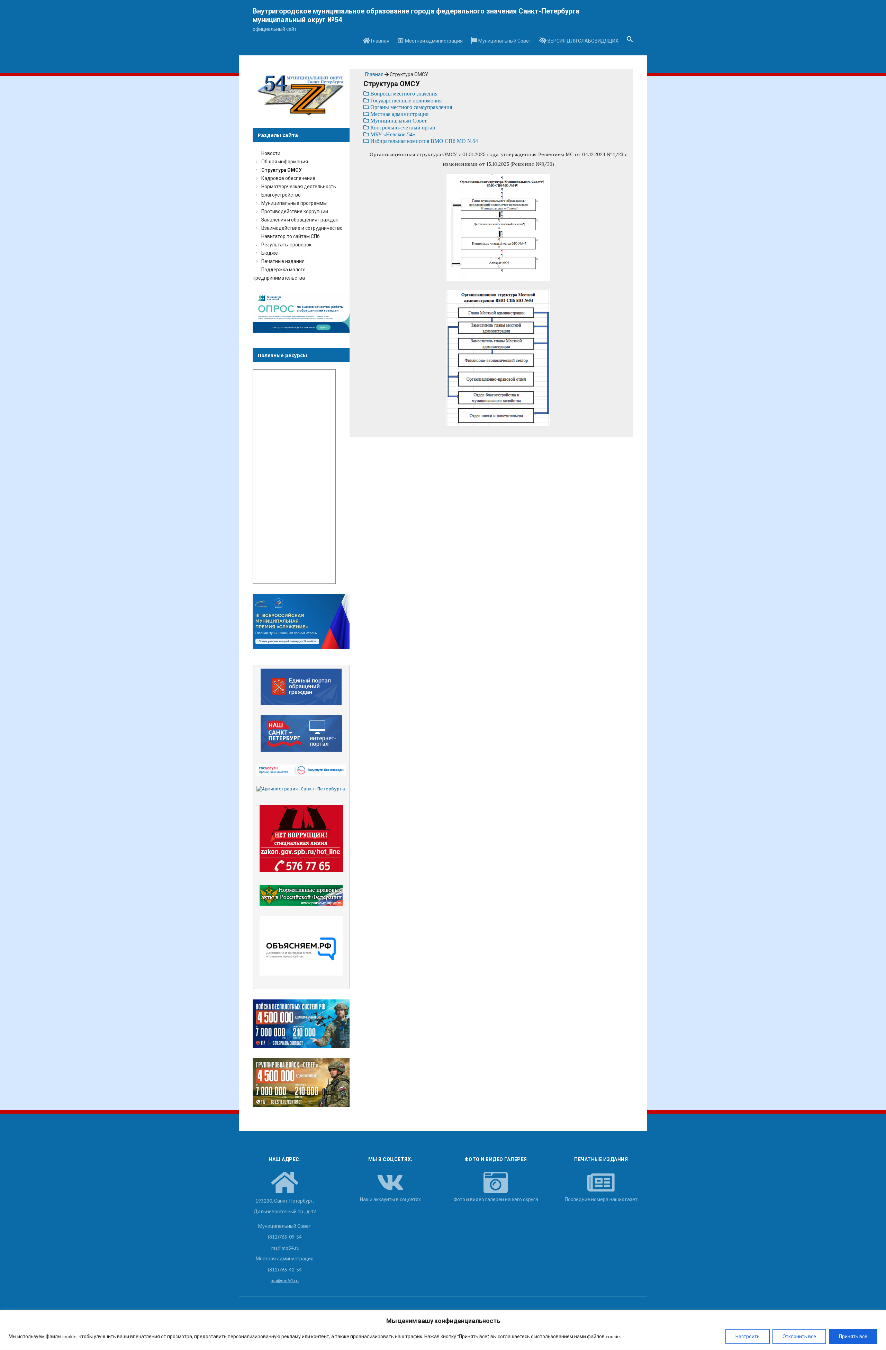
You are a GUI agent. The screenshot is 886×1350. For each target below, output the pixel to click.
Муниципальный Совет (504, 41)
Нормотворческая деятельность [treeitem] (298, 186)
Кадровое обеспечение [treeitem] (288, 178)
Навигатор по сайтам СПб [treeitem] (290, 236)
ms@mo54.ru (285, 1248)
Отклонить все (799, 1336)
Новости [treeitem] (270, 153)
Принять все (853, 1336)
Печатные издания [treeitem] (283, 261)
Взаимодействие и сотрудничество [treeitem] (302, 228)
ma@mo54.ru (285, 1280)
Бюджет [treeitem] (270, 253)
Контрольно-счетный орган (402, 127)
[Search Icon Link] (629, 41)
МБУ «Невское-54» (392, 134)
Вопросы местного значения (403, 94)
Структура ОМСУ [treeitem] (281, 170)
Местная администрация (433, 41)
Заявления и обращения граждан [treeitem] (299, 220)
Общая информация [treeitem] (284, 161)
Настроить (747, 1336)
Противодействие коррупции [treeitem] (294, 211)
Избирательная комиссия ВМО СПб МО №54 (423, 141)
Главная (379, 41)
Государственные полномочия (405, 100)
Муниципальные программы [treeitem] (294, 203)
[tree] (301, 215)
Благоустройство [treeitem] (281, 195)
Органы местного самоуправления (410, 107)
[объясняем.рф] (301, 946)
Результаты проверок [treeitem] (286, 244)
